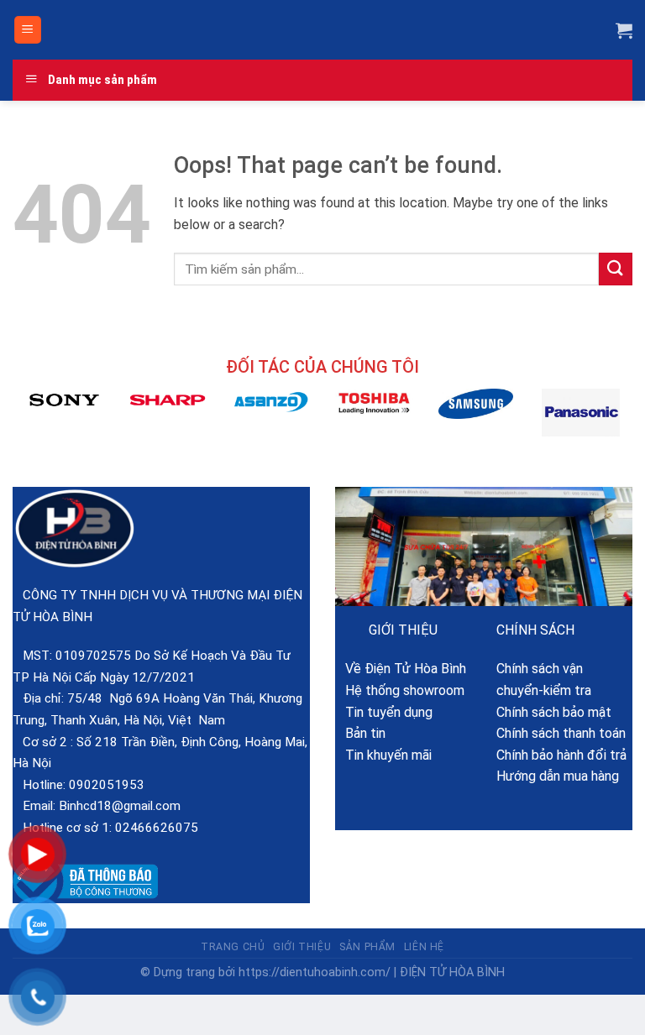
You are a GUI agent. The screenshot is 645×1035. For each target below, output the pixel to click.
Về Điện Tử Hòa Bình (400, 669)
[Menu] (28, 30)
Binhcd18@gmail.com (120, 805)
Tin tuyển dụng (384, 712)
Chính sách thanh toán (561, 733)
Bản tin (360, 733)
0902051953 (106, 784)
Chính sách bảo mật (553, 712)
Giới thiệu (302, 947)
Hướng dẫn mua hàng (557, 776)
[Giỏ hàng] (624, 30)
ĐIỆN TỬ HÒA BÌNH (452, 972)
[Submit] (615, 269)
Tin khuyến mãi (383, 755)
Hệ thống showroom (399, 690)
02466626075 (156, 827)
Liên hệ (424, 947)
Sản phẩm (367, 947)
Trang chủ (233, 947)
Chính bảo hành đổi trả (561, 755)
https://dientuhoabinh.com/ (315, 972)
